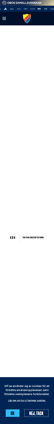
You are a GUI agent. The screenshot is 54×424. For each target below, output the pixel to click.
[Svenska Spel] (38, 9)
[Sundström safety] (31, 9)
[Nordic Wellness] (18, 9)
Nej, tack (36, 413)
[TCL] (45, 9)
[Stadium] (25, 9)
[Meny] (4, 18)
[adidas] (4, 9)
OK (13, 413)
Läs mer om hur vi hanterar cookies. (27, 401)
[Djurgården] (27, 18)
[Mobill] (11, 9)
